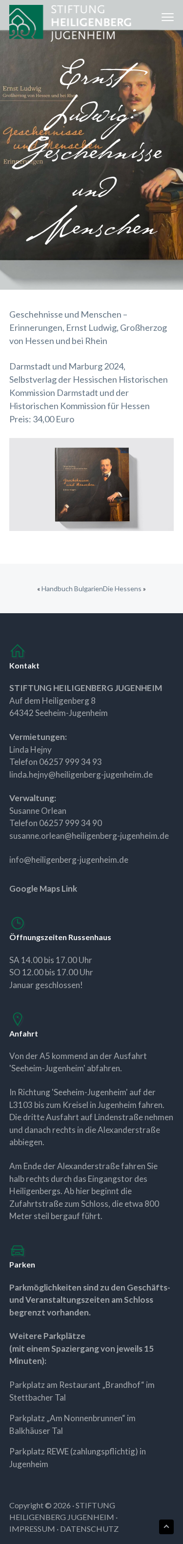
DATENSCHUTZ (89, 1528)
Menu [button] (157, 16)
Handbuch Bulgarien (72, 588)
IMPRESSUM (32, 1528)
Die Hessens (122, 588)
